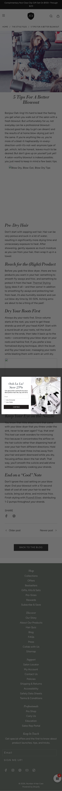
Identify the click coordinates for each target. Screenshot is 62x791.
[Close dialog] (58, 378)
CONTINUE (16, 407)
